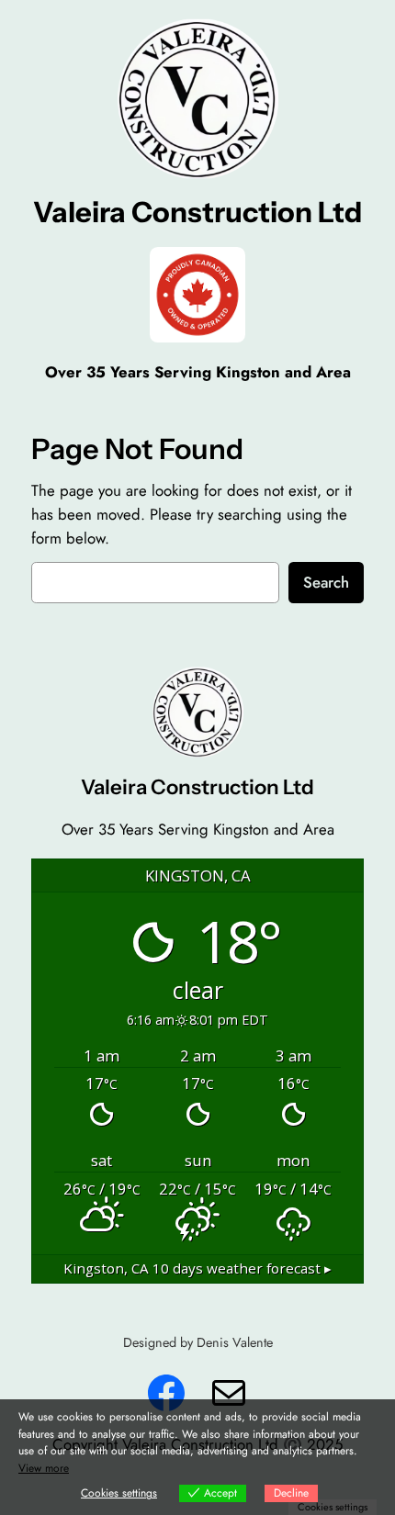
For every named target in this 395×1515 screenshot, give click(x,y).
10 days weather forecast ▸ (197, 1268)
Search (326, 582)
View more (43, 1468)
